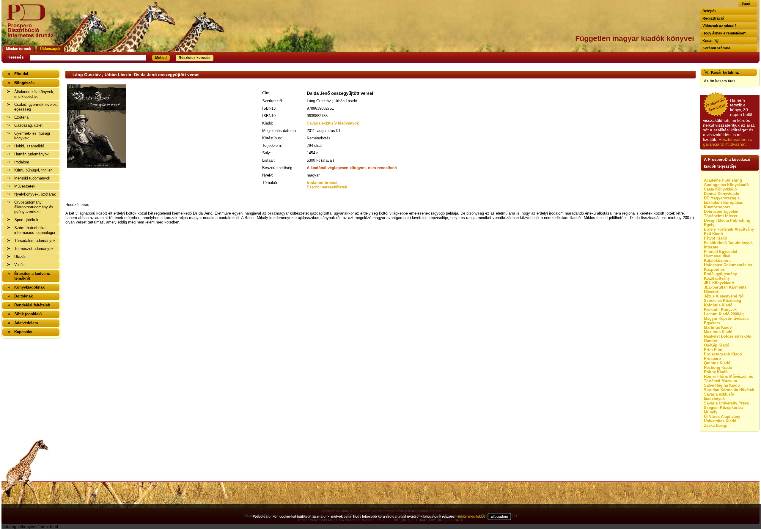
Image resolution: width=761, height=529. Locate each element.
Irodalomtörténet (322, 182)
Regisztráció (713, 18)
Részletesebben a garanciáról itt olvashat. (727, 142)
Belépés (709, 11)
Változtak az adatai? (719, 26)
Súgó (745, 3)
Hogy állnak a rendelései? (724, 33)
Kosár (707, 41)
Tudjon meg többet (471, 516)
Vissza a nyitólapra (32, 24)
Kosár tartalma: (725, 72)
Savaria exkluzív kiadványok (333, 123)
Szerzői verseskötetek (327, 187)
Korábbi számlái (716, 48)
